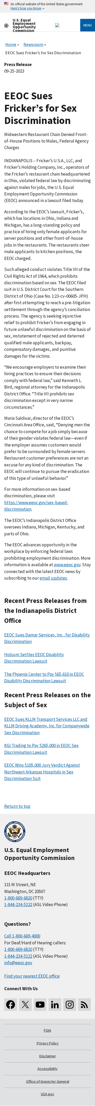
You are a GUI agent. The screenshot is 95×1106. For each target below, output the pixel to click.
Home (10, 44)
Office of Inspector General (47, 1081)
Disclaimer (47, 1056)
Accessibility (47, 1068)
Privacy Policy (48, 1043)
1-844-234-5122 (18, 904)
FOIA (47, 1030)
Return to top (17, 806)
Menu (87, 25)
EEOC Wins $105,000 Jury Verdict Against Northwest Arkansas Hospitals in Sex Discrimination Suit (42, 771)
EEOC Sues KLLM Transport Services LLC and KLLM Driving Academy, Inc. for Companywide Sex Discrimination (46, 725)
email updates (53, 578)
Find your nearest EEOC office (32, 976)
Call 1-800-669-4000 (22, 936)
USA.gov (47, 1094)
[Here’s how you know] (47, 6)
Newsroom (33, 44)
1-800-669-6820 (18, 898)
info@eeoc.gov (18, 963)
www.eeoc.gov (67, 565)
